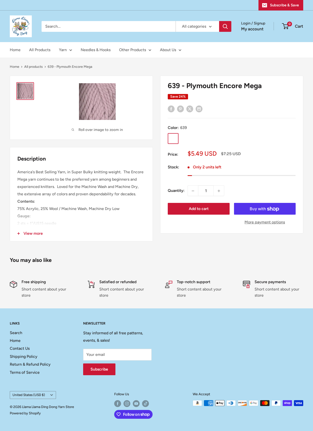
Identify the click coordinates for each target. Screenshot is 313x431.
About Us (168, 49)
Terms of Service (25, 372)
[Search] (225, 26)
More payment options (265, 222)
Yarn (63, 49)
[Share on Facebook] (171, 108)
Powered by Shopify (25, 413)
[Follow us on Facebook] (117, 403)
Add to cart (199, 209)
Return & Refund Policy (30, 364)
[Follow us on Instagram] (126, 403)
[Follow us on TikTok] (145, 403)
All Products (39, 49)
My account (252, 28)
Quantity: (176, 190)
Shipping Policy (23, 356)
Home (15, 49)
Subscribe (99, 369)
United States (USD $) (28, 395)
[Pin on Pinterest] (180, 108)
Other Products (132, 49)
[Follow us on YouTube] (136, 403)
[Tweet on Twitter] (189, 108)
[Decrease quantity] (193, 191)
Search (16, 332)
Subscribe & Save (284, 5)
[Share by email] (199, 108)
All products (33, 67)
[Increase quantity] (219, 191)
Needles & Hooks (96, 49)
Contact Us (20, 348)
